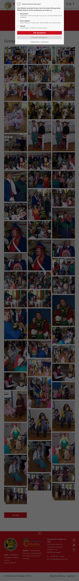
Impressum (45, 42)
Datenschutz (35, 42)
